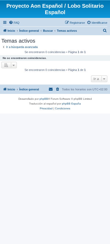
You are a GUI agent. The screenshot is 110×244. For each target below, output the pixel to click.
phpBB (44, 98)
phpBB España (71, 103)
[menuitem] (14, 22)
